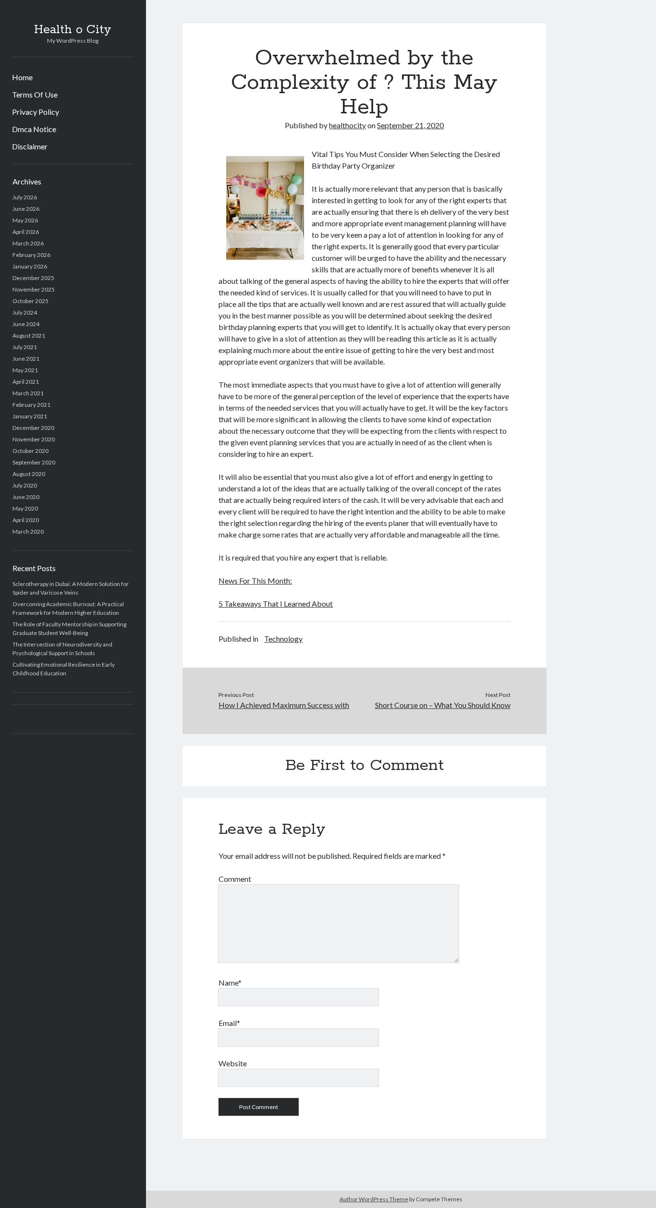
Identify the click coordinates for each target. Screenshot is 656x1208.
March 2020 (28, 531)
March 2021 (28, 393)
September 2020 (33, 462)
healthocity (347, 125)
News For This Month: (255, 580)
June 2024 (25, 324)
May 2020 (25, 508)
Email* (229, 1022)
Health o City (72, 29)
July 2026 (24, 197)
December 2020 (33, 427)
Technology (283, 638)
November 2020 (33, 439)
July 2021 (24, 347)
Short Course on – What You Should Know (442, 704)
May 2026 (25, 220)
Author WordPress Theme (374, 1199)
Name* (230, 982)
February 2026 (31, 254)
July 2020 (24, 485)
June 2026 (25, 208)
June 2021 (25, 358)
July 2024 (24, 312)
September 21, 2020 (410, 125)
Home (22, 77)
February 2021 (31, 404)
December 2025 (33, 277)
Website (233, 1063)
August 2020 (28, 473)
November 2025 (33, 289)
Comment (235, 878)
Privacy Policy (35, 111)
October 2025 (30, 301)
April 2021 (25, 381)
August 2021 (28, 335)
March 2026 (28, 243)
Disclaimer (30, 146)
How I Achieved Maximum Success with (284, 704)
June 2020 (25, 496)
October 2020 (30, 450)
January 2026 (29, 266)
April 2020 (25, 520)
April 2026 (25, 231)
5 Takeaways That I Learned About (276, 603)
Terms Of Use (35, 94)
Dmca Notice (34, 129)
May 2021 (25, 370)
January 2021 (29, 416)
